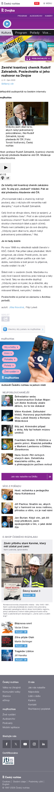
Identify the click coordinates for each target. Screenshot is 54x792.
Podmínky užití (36, 781)
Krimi (7, 353)
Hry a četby (10, 347)
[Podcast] (2, 178)
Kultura (6, 32)
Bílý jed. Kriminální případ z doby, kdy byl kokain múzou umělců (32, 429)
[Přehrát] (5, 168)
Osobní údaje (19, 781)
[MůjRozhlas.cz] (6, 98)
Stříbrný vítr (7, 83)
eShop (6, 700)
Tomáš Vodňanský (15, 142)
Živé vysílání (10, 371)
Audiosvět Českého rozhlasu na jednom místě (23, 385)
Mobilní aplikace (11, 727)
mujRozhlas (7, 338)
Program (22, 16)
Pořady (35, 32)
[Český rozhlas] (10, 3)
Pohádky (8, 359)
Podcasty (8, 723)
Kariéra (32, 700)
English (5, 784)
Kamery (49, 16)
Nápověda (33, 691)
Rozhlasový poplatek (39, 709)
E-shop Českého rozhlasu (20, 537)
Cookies (6, 781)
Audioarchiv (36, 16)
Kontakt (32, 704)
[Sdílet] (7, 178)
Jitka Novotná (16, 307)
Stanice (7, 696)
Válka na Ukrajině (12, 687)
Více (46, 32)
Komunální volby (11, 691)
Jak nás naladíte (36, 687)
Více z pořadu (12, 486)
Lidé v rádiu (34, 696)
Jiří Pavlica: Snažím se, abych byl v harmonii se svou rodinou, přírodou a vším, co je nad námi (34, 507)
